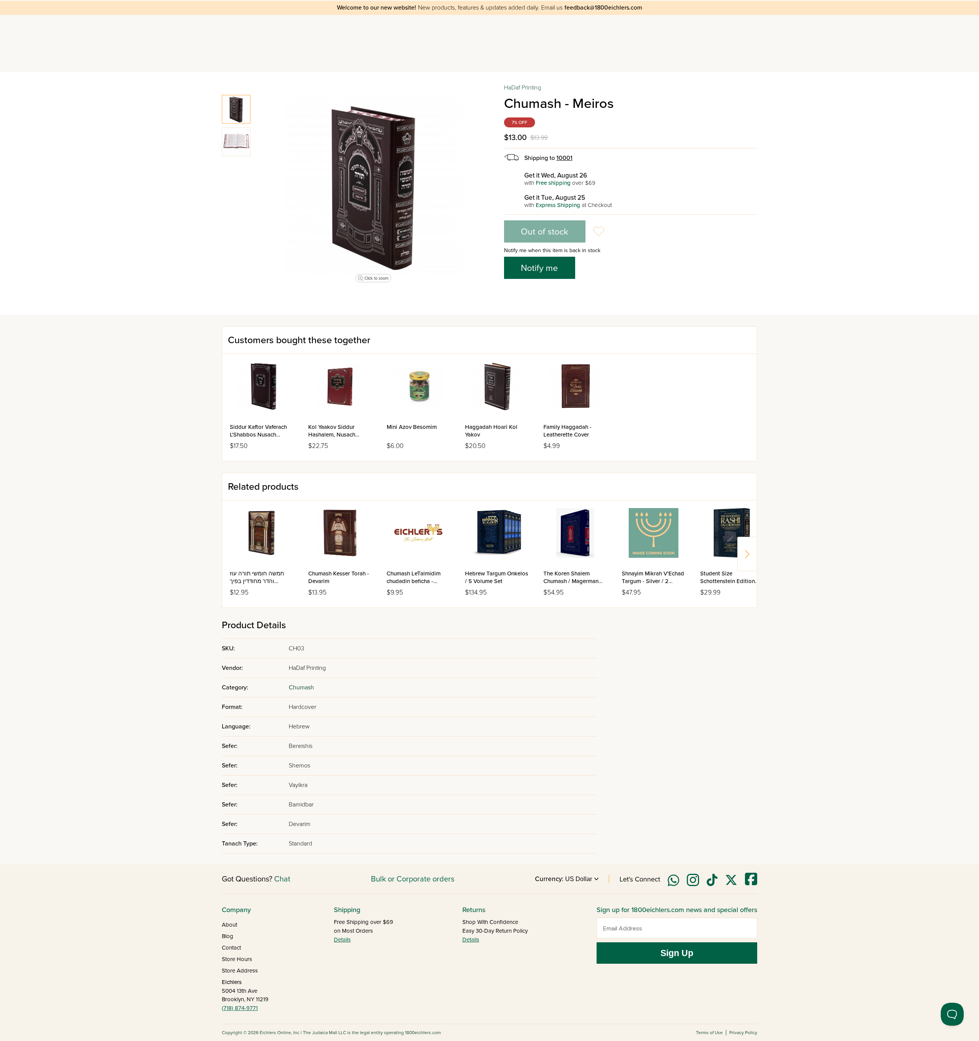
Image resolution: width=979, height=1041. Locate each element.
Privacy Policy (743, 1032)
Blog (227, 936)
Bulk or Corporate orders (412, 879)
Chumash (301, 687)
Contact (231, 947)
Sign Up (676, 953)
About (229, 924)
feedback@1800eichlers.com (603, 7)
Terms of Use (709, 1032)
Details (342, 939)
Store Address (240, 970)
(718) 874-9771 (240, 1008)
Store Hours (237, 959)
